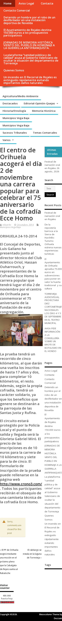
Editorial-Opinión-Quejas (39, 103)
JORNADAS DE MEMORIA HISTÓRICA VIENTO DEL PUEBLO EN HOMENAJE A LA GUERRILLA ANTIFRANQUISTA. (29, 45)
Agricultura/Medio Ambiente (20, 96)
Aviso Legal (26, 3)
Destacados (10, 103)
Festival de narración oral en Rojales (52, 165)
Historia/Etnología (14, 110)
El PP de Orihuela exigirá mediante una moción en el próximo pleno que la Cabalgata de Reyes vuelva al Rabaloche (9, 561)
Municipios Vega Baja (16, 118)
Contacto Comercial (16, 10)
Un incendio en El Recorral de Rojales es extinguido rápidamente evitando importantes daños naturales (30, 80)
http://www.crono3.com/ (21, 483)
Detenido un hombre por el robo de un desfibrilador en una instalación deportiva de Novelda (29, 20)
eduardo (7, 224)
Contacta (47, 3)
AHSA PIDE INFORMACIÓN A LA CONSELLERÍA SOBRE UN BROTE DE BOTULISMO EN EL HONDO (53, 340)
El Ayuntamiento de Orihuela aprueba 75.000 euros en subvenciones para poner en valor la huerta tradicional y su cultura (53, 274)
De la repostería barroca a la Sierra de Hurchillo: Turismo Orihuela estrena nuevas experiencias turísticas (53, 239)
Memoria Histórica (43, 110)
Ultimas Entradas (52, 151)
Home (7, 3)
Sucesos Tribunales (15, 132)
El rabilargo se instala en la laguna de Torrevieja (32, 553)
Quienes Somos (13, 70)
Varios (7, 140)
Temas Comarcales (45, 132)
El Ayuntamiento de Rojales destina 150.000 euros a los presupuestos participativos (27, 32)
